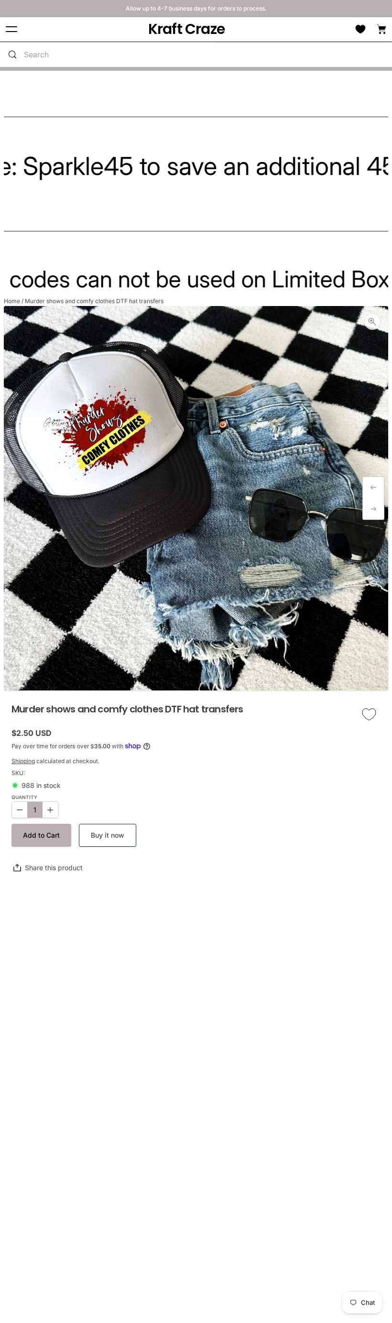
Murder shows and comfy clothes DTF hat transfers (94, 301)
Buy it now (107, 835)
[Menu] (11, 29)
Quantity (24, 797)
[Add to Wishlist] (369, 714)
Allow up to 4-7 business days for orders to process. (196, 8)
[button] (41, 835)
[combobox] (116, 54)
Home (12, 301)
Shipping (23, 761)
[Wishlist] (360, 29)
